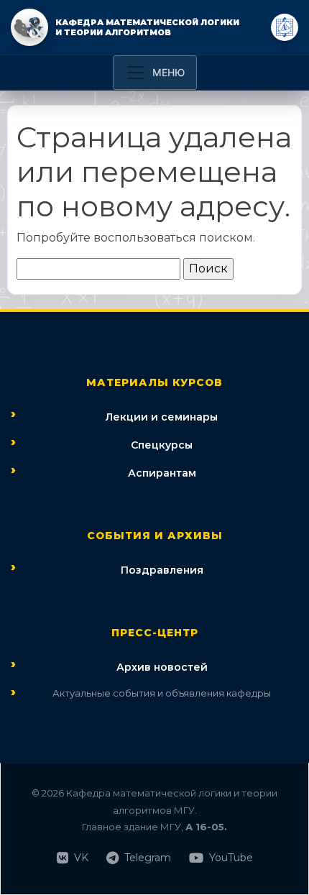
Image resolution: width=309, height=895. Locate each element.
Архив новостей (162, 667)
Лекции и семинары (162, 416)
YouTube (231, 857)
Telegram (147, 857)
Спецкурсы (162, 445)
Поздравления (162, 570)
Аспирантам (162, 473)
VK (81, 857)
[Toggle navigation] (155, 72)
